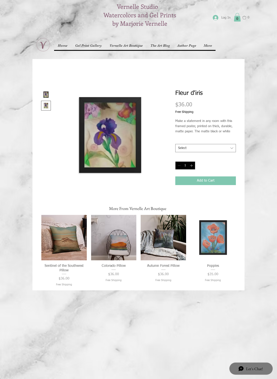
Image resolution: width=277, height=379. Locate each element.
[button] (237, 17)
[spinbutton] (185, 165)
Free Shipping (184, 112)
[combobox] (205, 148)
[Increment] (192, 165)
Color (180, 140)
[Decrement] (178, 165)
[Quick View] (64, 237)
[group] (138, 251)
